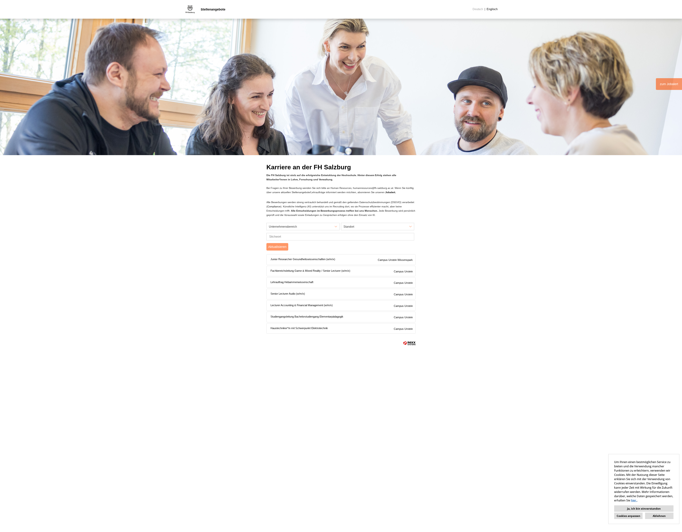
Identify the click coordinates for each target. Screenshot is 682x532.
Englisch (492, 9)
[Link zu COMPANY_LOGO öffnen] (190, 9)
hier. (634, 500)
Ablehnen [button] (659, 516)
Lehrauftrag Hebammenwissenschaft (291, 282)
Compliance (274, 206)
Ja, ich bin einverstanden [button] (644, 508)
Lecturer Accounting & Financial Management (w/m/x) (301, 305)
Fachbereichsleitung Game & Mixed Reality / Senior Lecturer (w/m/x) (310, 270)
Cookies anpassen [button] (628, 516)
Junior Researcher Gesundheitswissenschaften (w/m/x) (302, 259)
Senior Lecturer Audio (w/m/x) (287, 293)
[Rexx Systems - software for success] (409, 343)
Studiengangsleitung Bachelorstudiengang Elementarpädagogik (306, 316)
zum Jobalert (669, 84)
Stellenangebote (213, 9)
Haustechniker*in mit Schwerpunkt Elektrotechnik (299, 328)
